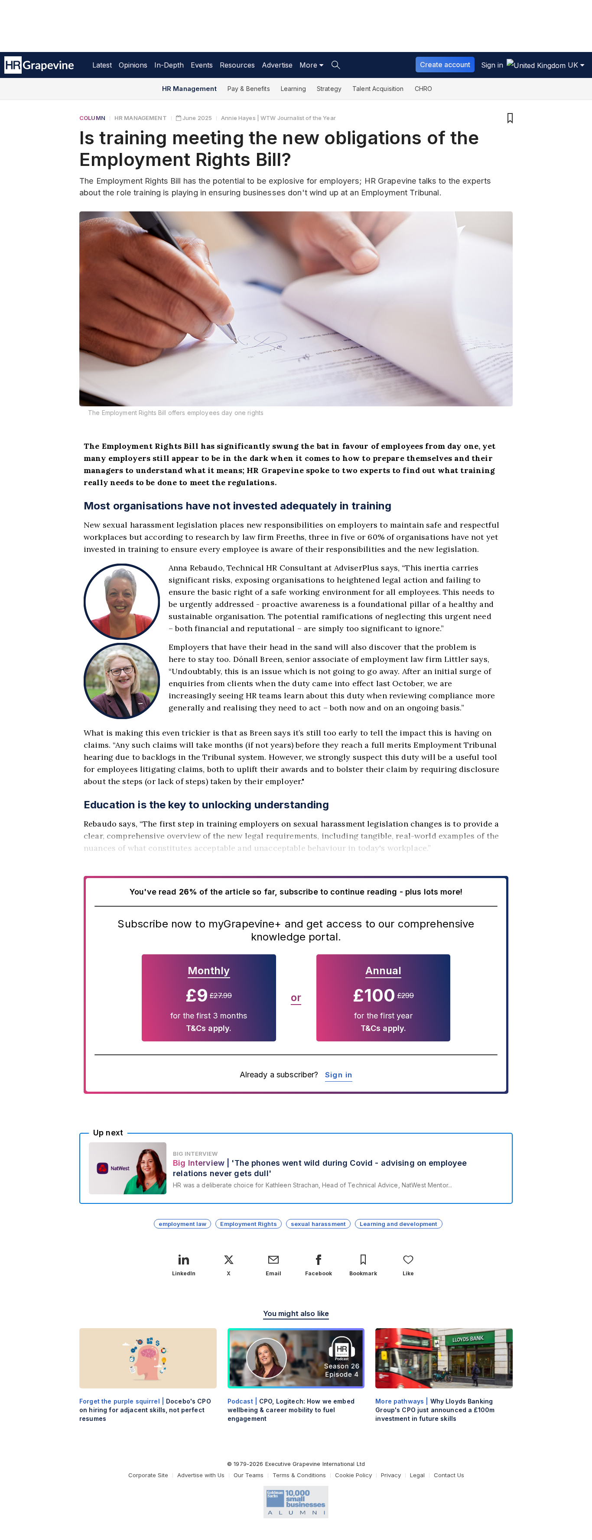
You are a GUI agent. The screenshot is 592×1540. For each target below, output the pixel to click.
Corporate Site (148, 1475)
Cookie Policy (353, 1475)
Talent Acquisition (378, 88)
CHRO (424, 88)
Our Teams (248, 1475)
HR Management (189, 88)
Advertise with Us (200, 1475)
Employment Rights (248, 1223)
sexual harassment (318, 1223)
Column (92, 117)
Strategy (329, 88)
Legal (417, 1475)
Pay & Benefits (249, 88)
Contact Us (449, 1475)
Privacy (391, 1475)
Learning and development (398, 1223)
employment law (182, 1223)
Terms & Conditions (299, 1475)
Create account (445, 64)
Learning (293, 88)
